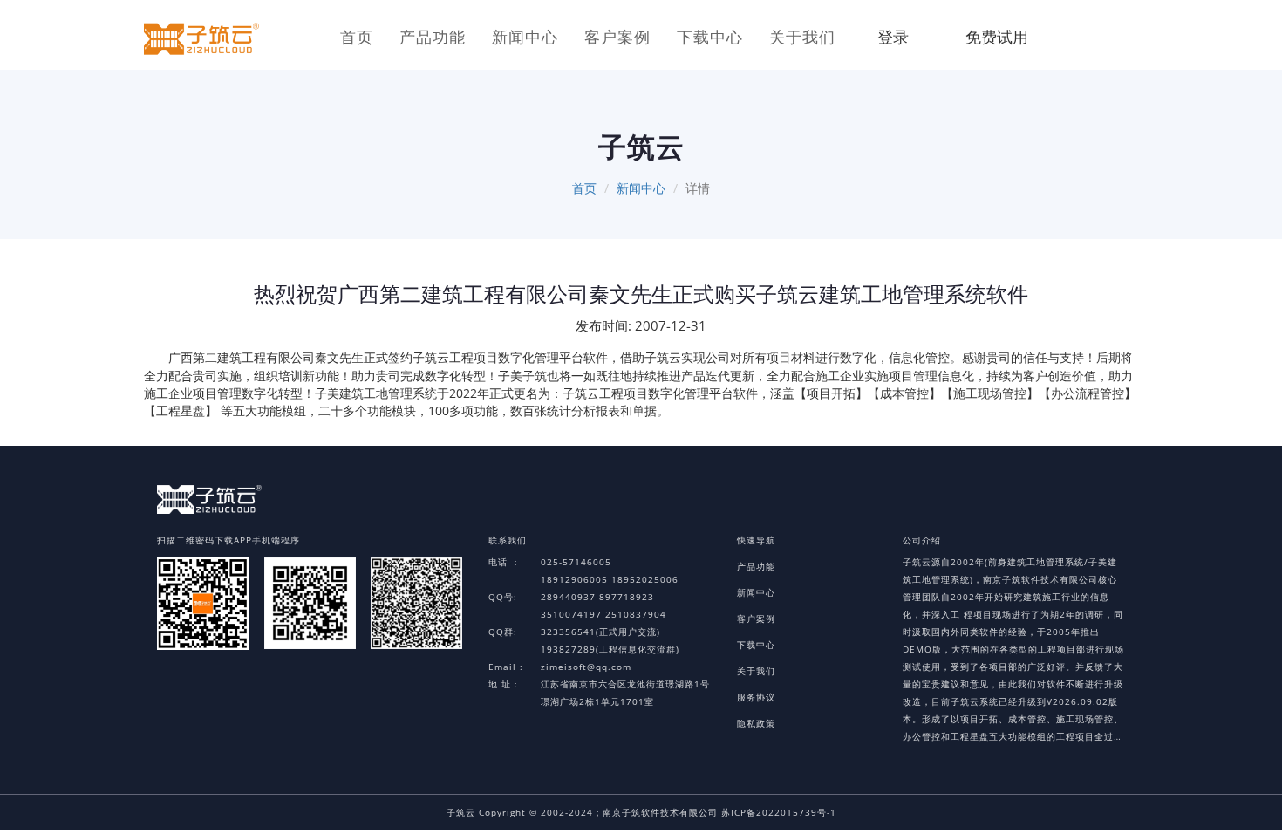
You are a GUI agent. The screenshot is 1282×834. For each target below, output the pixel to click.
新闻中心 (525, 36)
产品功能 (432, 36)
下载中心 (710, 36)
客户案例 (617, 36)
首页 (356, 36)
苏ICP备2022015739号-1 (778, 812)
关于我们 (802, 36)
